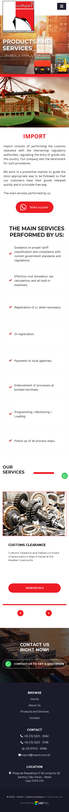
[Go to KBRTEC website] (42, 803)
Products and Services (47, 55)
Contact (34, 718)
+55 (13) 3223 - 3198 (36, 742)
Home (25, 55)
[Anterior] (20, 613)
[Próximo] (49, 613)
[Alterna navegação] (61, 6)
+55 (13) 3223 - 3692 (36, 736)
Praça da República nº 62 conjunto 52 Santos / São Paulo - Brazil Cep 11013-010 (36, 777)
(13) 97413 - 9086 (36, 748)
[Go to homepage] (18, 16)
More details (34, 588)
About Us (34, 705)
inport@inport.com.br (36, 755)
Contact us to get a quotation (39, 663)
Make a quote (39, 207)
